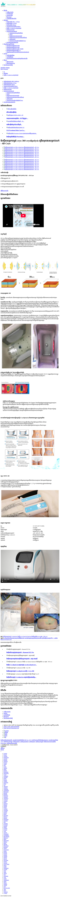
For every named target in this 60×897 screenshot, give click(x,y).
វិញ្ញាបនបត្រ (9, 17)
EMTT (11, 34)
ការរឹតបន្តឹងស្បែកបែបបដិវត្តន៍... (14, 124)
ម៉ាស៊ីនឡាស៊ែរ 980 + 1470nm (13, 21)
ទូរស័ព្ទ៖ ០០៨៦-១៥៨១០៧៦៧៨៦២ (11, 726)
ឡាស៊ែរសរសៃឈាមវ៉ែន (12, 743)
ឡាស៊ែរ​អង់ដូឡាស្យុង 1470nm (10, 83)
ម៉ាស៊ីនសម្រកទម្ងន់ (10, 29)
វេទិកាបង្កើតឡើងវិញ (11, 112)
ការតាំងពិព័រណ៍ (9, 57)
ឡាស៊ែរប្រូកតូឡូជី (39, 741)
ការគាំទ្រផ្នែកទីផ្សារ (10, 55)
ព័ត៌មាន (5, 60)
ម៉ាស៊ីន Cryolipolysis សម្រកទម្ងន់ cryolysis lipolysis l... (21, 665)
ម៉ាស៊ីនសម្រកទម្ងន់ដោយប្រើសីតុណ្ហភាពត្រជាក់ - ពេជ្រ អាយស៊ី (21, 658)
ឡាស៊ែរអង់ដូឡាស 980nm (9, 84)
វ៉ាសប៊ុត (2, 749)
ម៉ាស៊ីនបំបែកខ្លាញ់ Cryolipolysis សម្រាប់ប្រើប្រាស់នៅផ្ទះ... (21, 677)
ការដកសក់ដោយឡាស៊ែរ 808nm (13, 26)
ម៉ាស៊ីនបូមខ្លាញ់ (16, 741)
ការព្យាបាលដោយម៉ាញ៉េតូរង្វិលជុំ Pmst (17, 40)
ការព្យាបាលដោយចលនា (11, 31)
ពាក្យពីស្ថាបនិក (9, 13)
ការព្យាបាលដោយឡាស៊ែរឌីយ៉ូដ (16, 33)
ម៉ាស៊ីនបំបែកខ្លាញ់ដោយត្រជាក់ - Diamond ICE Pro (20, 652)
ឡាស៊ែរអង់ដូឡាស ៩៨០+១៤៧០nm (11, 81)
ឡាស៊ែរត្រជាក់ (12, 39)
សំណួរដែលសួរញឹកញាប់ (9, 44)
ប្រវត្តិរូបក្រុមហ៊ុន (9, 12)
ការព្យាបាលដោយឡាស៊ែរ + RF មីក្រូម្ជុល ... (17, 118)
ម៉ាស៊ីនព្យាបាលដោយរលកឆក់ (15, 36)
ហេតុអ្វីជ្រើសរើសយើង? (11, 18)
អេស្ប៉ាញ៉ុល (3, 67)
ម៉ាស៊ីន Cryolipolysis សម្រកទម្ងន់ (13, 28)
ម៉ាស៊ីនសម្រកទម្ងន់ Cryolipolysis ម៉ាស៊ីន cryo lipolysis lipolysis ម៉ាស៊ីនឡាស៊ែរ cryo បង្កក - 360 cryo (25, 636)
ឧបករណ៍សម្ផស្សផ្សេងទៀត (12, 42)
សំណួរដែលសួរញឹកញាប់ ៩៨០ (13, 47)
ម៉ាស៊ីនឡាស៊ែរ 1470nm (11, 23)
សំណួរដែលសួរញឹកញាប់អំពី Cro (13, 50)
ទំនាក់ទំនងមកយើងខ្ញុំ (8, 65)
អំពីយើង (5, 10)
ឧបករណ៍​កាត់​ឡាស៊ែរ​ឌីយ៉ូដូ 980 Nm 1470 (22, 740)
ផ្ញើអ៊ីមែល (3, 748)
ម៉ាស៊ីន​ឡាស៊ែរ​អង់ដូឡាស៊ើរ (6, 740)
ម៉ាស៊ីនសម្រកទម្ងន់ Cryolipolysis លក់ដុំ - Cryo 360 (20, 671)
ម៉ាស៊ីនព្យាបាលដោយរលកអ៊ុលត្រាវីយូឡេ (18, 37)
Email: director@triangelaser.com (11, 728)
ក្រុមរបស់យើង (9, 15)
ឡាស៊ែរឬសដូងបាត (24, 741)
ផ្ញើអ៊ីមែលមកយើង (4, 190)
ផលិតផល (6, 20)
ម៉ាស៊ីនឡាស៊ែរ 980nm (11, 25)
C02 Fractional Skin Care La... (15, 130)
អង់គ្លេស (8, 67)
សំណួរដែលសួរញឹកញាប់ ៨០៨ (13, 45)
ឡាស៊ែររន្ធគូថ (32, 741)
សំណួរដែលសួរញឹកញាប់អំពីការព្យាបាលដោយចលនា (17, 52)
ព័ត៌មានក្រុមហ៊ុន (9, 61)
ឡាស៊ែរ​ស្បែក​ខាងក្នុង (8, 741)
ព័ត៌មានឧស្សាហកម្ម (10, 63)
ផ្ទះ (4, 71)
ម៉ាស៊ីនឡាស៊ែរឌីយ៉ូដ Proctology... (15, 136)
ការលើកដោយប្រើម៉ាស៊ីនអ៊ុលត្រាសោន (39, 740)
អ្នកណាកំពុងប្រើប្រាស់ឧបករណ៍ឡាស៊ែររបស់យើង (16, 58)
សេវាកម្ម (5, 53)
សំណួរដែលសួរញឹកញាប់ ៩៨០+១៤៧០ (14, 48)
